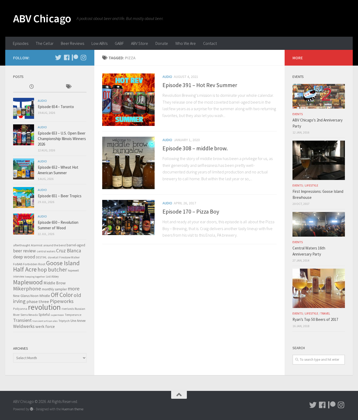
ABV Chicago (42, 18)
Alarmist (36, 245)
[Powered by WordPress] (31, 409)
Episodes (20, 43)
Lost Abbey (52, 276)
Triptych (64, 320)
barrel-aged (76, 245)
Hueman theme (72, 409)
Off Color (62, 295)
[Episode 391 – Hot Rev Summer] (128, 99)
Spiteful (44, 314)
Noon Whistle (40, 296)
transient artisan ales (45, 321)
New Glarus (21, 296)
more (73, 288)
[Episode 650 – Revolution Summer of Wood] (23, 224)
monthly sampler (54, 289)
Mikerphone (27, 288)
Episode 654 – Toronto (56, 106)
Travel (325, 313)
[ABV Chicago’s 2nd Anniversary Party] (318, 96)
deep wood (24, 257)
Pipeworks (61, 301)
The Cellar (44, 43)
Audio (167, 76)
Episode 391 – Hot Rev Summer (199, 85)
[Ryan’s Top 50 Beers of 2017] (318, 288)
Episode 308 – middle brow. (195, 148)
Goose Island (63, 263)
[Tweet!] (58, 57)
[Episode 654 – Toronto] (23, 108)
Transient (22, 320)
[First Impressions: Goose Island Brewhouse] (318, 160)
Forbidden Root (34, 264)
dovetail (53, 257)
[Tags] (68, 87)
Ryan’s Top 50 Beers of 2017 (315, 319)
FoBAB (17, 264)
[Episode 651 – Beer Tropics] (23, 197)
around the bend (54, 245)
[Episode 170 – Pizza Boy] (128, 217)
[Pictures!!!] (83, 57)
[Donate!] (75, 57)
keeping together (35, 276)
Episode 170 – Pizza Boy (190, 211)
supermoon (57, 315)
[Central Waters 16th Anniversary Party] (318, 224)
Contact (210, 43)
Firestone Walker (69, 257)
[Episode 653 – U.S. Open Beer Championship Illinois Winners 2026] (23, 134)
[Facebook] (66, 57)
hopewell (73, 270)
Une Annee (77, 320)
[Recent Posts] (31, 87)
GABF (119, 43)
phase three (37, 301)
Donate (161, 43)
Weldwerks (24, 326)
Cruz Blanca (68, 250)
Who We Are (185, 43)
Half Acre (25, 269)
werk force (45, 326)
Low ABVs (99, 43)
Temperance (73, 315)
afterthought (21, 245)
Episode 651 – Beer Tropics (60, 195)
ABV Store (139, 43)
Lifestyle (311, 185)
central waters (46, 251)
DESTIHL (41, 257)
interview (18, 276)
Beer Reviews (72, 43)
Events (297, 114)
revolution (44, 307)
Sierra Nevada (29, 315)
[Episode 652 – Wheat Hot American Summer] (23, 168)
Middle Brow (55, 282)
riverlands (68, 309)
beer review (24, 251)
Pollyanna (20, 309)
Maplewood (28, 282)
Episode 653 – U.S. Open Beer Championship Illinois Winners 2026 (62, 139)
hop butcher (52, 269)
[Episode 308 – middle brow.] (128, 163)
